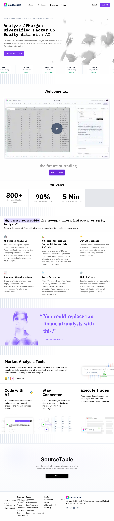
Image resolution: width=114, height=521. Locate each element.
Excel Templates (32, 505)
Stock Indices (16, 18)
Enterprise (54, 5)
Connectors (30, 500)
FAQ (27, 516)
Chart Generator (32, 508)
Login (94, 5)
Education (20, 510)
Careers (20, 502)
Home (6, 18)
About (19, 500)
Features (30, 5)
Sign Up (105, 5)
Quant (35, 513)
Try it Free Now (13, 54)
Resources (30, 497)
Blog (18, 513)
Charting (47, 508)
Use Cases (42, 5)
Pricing (63, 5)
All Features (61, 500)
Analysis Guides (32, 502)
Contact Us (21, 516)
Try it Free (57, 172)
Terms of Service (10, 500)
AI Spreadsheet (50, 505)
